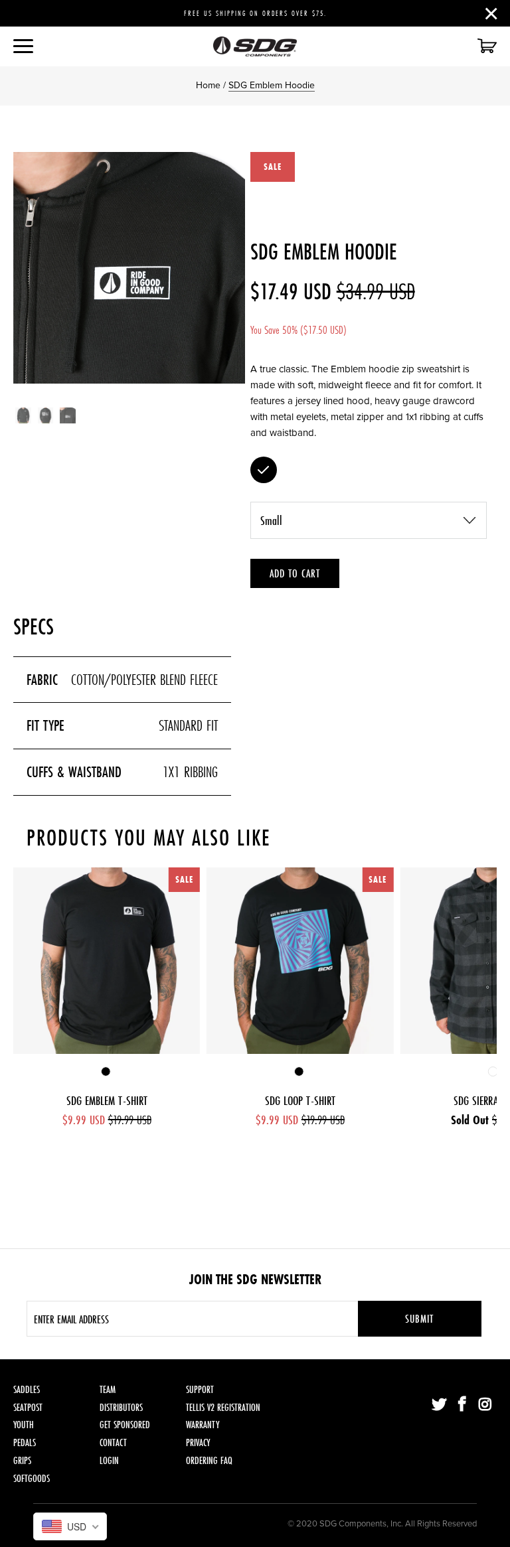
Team (108, 1389)
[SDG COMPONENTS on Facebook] (463, 1405)
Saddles (26, 1389)
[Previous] (26, 268)
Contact (113, 1442)
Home (208, 85)
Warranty (202, 1425)
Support (200, 1389)
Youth (23, 1425)
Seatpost (27, 1407)
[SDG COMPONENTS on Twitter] (440, 1405)
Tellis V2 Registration (223, 1407)
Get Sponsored (125, 1425)
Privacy (198, 1442)
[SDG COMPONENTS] (255, 46)
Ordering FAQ (209, 1460)
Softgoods (31, 1478)
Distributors (121, 1407)
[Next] (232, 268)
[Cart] (486, 46)
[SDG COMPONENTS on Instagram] (485, 1405)
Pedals (24, 1442)
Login (109, 1460)
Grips (22, 1460)
